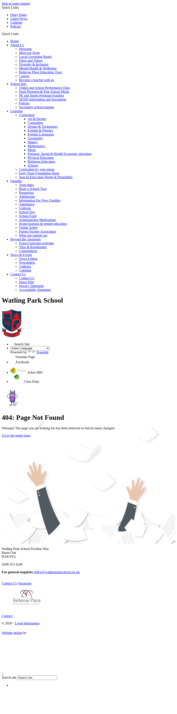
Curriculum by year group (36, 169)
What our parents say (33, 235)
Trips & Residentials (33, 247)
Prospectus (26, 192)
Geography (35, 138)
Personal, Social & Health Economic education (60, 154)
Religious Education (41, 161)
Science (33, 165)
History (33, 142)
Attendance (27, 204)
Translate (42, 352)
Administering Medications (37, 220)
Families (16, 181)
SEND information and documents (42, 99)
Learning (16, 111)
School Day (27, 212)
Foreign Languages (41, 134)
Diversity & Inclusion (33, 64)
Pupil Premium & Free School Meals (44, 91)
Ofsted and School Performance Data (44, 88)
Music (32, 150)
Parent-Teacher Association (37, 231)
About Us (17, 45)
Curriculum (27, 115)
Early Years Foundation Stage (39, 173)
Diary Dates (18, 15)
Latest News (18, 19)
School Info (18, 84)
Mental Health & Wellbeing (38, 68)
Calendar (25, 270)
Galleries (16, 22)
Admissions (27, 196)
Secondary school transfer (36, 107)
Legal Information (27, 623)
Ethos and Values (31, 60)
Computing (35, 123)
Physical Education (41, 158)
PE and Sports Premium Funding (41, 95)
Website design (12, 633)
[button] (20, 33)
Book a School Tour (33, 189)
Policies (15, 26)
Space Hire (26, 282)
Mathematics (36, 146)
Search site (9, 677)
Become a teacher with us (36, 80)
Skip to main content (16, 3)
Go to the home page (16, 435)
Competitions (28, 251)
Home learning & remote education (43, 224)
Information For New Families (39, 200)
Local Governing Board (35, 56)
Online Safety (28, 227)
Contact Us (18, 274)
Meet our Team (29, 53)
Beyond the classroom (25, 239)
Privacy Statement (31, 286)
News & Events (21, 255)
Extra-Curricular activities (36, 243)
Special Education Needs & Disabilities (46, 177)
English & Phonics (40, 130)
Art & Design (37, 119)
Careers (24, 76)
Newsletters (27, 262)
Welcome (25, 49)
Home (14, 41)
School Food (27, 216)
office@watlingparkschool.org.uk (57, 572)
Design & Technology (43, 126)
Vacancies (25, 583)
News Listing (28, 259)
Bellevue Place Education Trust (40, 72)
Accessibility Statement (35, 290)
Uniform (25, 208)
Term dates (26, 185)
